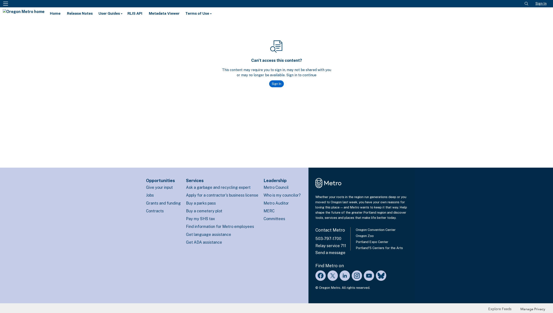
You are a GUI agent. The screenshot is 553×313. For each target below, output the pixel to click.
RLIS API (134, 13)
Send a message (330, 252)
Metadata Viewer (164, 13)
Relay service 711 (330, 245)
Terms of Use (197, 13)
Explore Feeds (500, 309)
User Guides (110, 13)
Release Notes (80, 13)
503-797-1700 (328, 238)
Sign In (541, 4)
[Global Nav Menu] (6, 3)
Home (55, 13)
